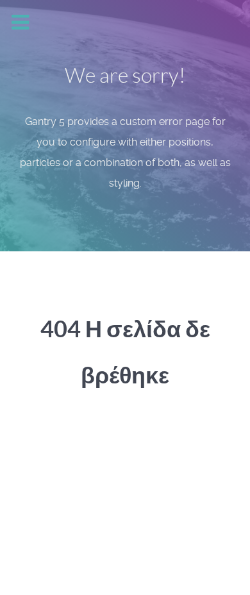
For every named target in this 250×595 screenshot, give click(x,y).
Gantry (44, 522)
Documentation (118, 522)
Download (199, 522)
